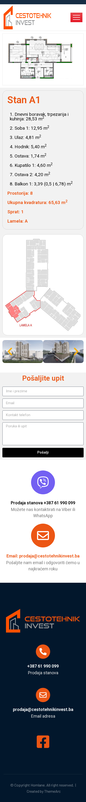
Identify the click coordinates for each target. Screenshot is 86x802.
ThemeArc (52, 791)
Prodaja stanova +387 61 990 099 (43, 502)
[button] (10, 351)
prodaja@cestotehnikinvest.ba (43, 709)
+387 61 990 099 (43, 666)
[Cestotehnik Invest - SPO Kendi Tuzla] (27, 17)
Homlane (38, 785)
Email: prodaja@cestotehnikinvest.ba (43, 555)
